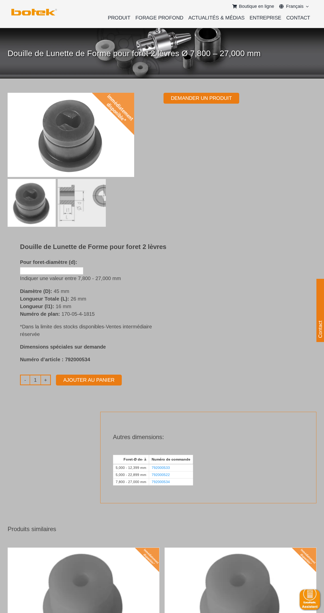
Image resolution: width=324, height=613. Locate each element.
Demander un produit (201, 98)
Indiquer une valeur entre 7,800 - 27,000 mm (70, 278)
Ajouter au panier (88, 380)
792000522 (161, 475)
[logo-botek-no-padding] (34, 11)
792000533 (161, 468)
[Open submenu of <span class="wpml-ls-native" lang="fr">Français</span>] (306, 6)
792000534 (161, 482)
